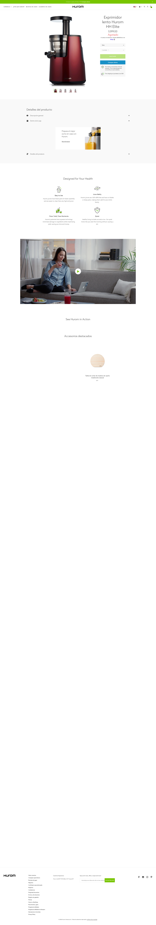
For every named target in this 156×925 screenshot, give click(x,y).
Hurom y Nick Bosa (33, 902)
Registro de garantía (33, 897)
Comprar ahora (86, 2)
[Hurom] (78, 7)
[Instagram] (147, 877)
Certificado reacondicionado (35, 885)
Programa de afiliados (33, 907)
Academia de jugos (45, 6)
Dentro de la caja (35, 121)
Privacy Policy (31, 914)
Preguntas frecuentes (33, 892)
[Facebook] (139, 877)
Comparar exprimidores (34, 878)
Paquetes (30, 882)
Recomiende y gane (33, 904)
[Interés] (151, 877)
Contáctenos (31, 890)
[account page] (148, 7)
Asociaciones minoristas (34, 912)
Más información (66, 141)
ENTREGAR (110, 880)
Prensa (30, 899)
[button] (152, 1)
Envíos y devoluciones (34, 895)
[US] (135, 7)
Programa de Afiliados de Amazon (36, 909)
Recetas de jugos (31, 6)
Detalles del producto (37, 154)
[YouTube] (143, 877)
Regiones (30, 887)
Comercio (7, 6)
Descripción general (36, 115)
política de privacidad (92, 919)
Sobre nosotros (32, 875)
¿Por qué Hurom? (19, 6)
